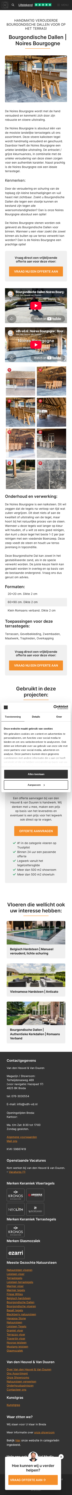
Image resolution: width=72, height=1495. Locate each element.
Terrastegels (14, 1278)
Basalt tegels (15, 1310)
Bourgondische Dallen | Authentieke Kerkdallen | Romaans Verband (35, 1034)
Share (9, 370)
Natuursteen (14, 1322)
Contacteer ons (16, 1389)
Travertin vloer (16, 1338)
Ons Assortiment (17, 1373)
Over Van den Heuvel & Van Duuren (29, 1369)
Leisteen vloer (15, 1274)
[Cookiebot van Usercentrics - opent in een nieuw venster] (53, 707)
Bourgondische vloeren (21, 1306)
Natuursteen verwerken (21, 1381)
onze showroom (44, 1432)
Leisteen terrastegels (20, 1282)
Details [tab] (36, 716)
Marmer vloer (15, 1286)
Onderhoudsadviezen (20, 1385)
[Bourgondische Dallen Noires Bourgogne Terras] (51, 443)
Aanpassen (34, 784)
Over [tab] (59, 716)
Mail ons (12, 1141)
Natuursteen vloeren (19, 1270)
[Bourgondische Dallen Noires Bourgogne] (20, 412)
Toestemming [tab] (13, 716)
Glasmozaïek (15, 1350)
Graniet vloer (15, 1330)
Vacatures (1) (17, 1172)
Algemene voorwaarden (22, 1137)
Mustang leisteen (17, 1346)
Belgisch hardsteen (19, 1298)
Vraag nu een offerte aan (36, 271)
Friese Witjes (15, 1294)
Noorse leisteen (16, 1342)
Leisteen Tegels (16, 1326)
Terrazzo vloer (16, 1334)
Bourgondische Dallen (20, 1302)
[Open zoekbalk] (13, 5)
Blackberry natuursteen (21, 1314)
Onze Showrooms (18, 1377)
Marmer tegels (16, 1290)
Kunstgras (13, 1405)
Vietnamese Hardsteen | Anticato (34, 991)
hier (17, 1440)
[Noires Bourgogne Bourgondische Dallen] (51, 412)
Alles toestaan (36, 774)
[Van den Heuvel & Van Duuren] (5, 5)
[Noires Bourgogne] (20, 381)
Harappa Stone (16, 1318)
